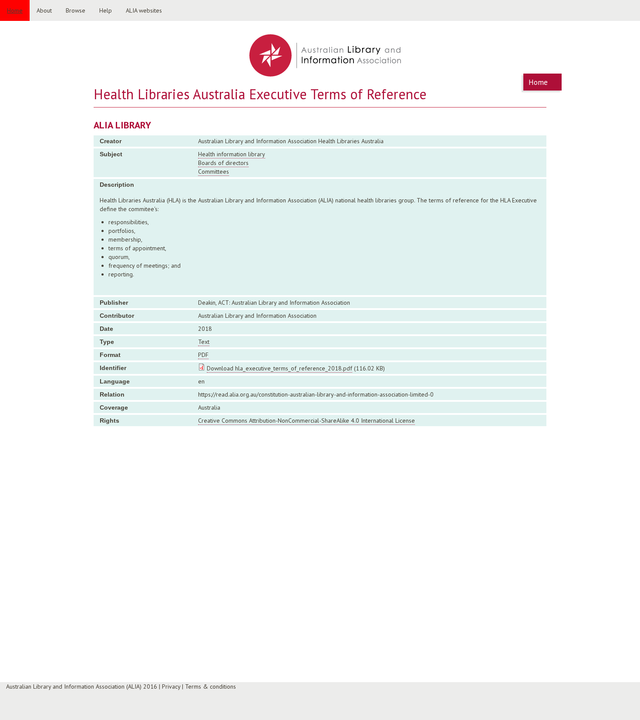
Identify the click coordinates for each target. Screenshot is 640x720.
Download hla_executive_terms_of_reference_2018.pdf (279, 368)
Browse (75, 10)
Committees (213, 171)
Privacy (171, 686)
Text (203, 342)
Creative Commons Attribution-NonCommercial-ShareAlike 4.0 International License (306, 420)
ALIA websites (144, 10)
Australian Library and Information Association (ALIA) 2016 (81, 686)
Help (105, 10)
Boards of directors (223, 163)
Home (15, 10)
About (44, 10)
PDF (203, 355)
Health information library (231, 154)
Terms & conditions (210, 686)
